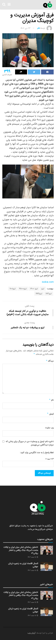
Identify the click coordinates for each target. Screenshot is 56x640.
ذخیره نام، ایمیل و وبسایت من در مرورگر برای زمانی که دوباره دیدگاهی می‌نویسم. (30, 443)
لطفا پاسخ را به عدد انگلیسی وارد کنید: (37, 452)
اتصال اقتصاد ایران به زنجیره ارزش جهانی (23, 565)
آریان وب (31, 633)
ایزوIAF (49, 293)
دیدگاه (50, 361)
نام (51, 400)
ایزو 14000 (34, 288)
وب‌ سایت (49, 427)
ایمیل (50, 414)
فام (38, 28)
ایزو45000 (23, 288)
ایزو (42, 288)
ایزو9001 (13, 288)
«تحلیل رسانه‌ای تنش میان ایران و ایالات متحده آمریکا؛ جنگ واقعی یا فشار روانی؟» (20, 550)
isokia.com (48, 282)
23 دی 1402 (25, 28)
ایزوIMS (39, 293)
